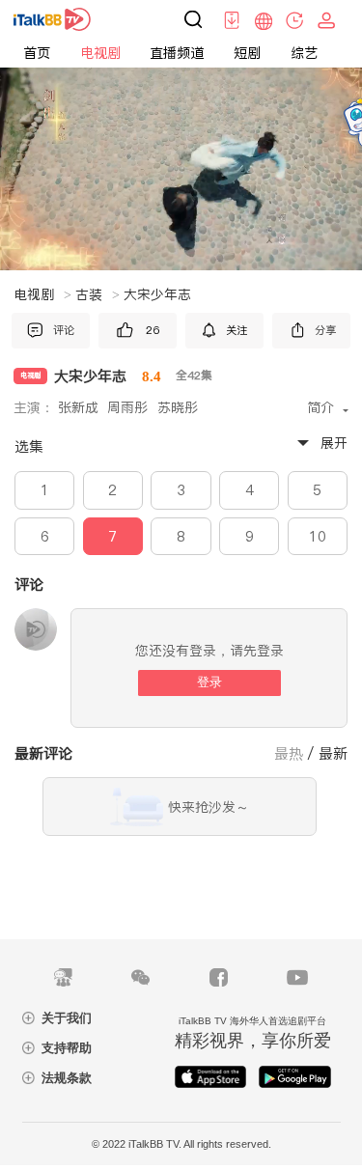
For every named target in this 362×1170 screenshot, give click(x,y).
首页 (36, 53)
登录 (209, 682)
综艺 (304, 53)
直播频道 (177, 53)
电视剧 (100, 53)
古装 (97, 294)
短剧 (247, 53)
